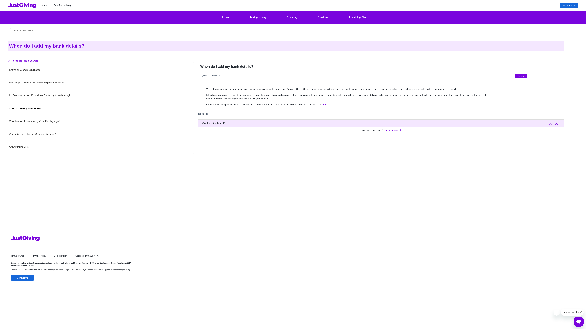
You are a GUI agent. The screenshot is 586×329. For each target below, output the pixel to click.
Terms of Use (17, 256)
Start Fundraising (62, 5)
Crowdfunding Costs (19, 146)
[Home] (20, 5)
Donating (292, 17)
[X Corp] (203, 114)
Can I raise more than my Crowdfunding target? (32, 134)
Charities (323, 17)
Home (225, 17)
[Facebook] (199, 114)
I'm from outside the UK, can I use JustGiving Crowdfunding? (39, 95)
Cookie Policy (60, 256)
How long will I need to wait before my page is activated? (37, 82)
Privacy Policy (39, 256)
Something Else (357, 17)
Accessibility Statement (86, 256)
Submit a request (392, 130)
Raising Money (258, 17)
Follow (521, 76)
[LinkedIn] (207, 114)
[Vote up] (551, 123)
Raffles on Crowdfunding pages (24, 70)
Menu (44, 5)
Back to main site (569, 5)
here (324, 104)
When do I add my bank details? (25, 108)
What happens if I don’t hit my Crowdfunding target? (34, 121)
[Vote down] (557, 123)
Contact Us (22, 277)
